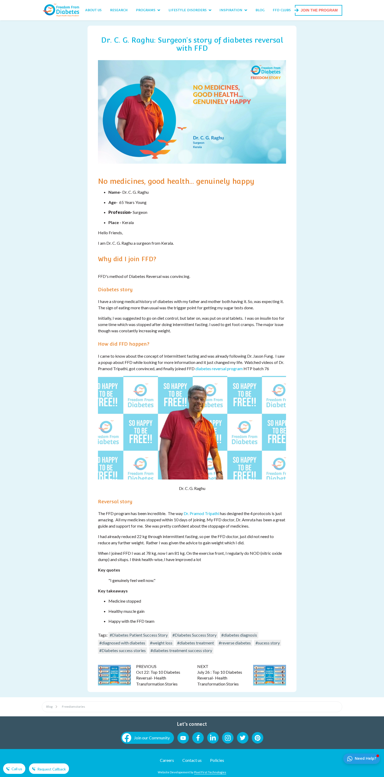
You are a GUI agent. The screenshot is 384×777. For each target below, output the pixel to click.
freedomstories (73, 707)
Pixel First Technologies (210, 772)
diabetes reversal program (219, 368)
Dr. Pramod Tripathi (201, 513)
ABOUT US (93, 10)
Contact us (192, 760)
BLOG (260, 10)
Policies (217, 760)
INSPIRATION (230, 10)
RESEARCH (119, 10)
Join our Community (152, 737)
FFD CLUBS (282, 10)
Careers (167, 760)
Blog (49, 707)
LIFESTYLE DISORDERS (187, 10)
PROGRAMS (145, 10)
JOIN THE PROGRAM (319, 10)
